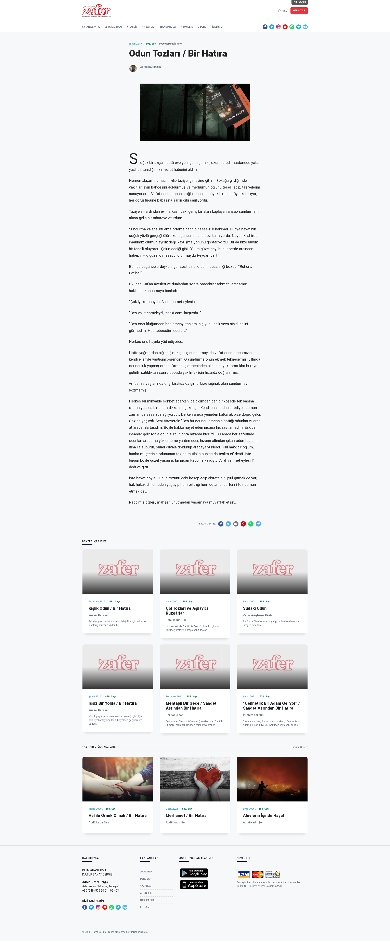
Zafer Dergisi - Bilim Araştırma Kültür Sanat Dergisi (120, 932)
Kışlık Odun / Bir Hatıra (110, 608)
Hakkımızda (168, 26)
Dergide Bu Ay (113, 26)
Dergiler (145, 878)
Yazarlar (148, 26)
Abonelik (187, 26)
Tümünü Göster (299, 747)
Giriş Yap (299, 10)
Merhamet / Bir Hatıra (186, 815)
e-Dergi (202, 26)
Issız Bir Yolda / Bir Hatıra (113, 703)
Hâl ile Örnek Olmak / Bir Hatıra (118, 815)
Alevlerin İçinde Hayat (263, 815)
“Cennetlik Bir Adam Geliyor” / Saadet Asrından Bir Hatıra (271, 706)
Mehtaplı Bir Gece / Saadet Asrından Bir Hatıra (191, 706)
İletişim (217, 26)
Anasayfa (93, 26)
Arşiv (134, 26)
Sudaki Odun (254, 608)
